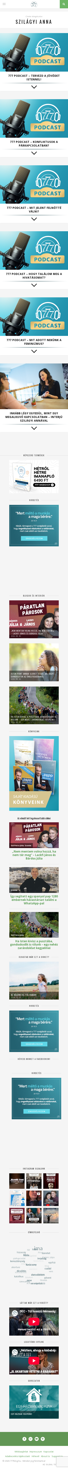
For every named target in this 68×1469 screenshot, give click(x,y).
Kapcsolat (48, 1451)
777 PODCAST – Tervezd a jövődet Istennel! (34, 77)
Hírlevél (35, 1456)
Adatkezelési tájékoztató (17, 1456)
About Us (45, 1456)
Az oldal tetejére (53, 1464)
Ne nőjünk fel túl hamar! (24, 994)
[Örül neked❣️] (51, 1215)
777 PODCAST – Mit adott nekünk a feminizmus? (34, 342)
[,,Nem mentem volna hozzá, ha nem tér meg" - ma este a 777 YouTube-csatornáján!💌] (51, 1198)
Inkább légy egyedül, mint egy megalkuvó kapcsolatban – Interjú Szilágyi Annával (34, 416)
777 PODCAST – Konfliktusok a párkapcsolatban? (34, 143)
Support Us (57, 1456)
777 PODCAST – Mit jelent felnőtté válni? (34, 209)
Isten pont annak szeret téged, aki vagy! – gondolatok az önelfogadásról (33, 675)
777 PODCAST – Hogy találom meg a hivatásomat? (34, 275)
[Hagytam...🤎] (17, 1181)
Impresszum (36, 1451)
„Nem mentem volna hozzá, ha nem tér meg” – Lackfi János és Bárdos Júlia (33, 632)
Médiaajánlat (21, 1451)
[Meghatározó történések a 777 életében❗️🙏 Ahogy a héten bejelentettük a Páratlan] (51, 1181)
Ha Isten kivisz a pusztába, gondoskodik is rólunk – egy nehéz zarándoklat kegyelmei (33, 718)
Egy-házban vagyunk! (21, 1414)
